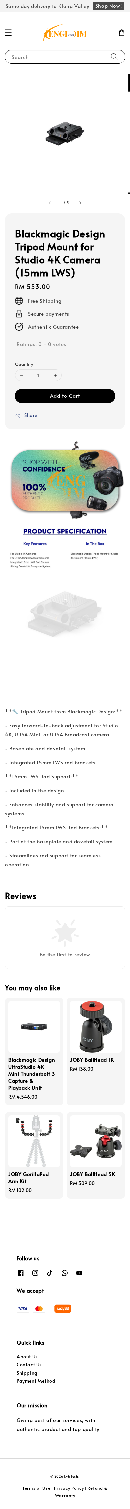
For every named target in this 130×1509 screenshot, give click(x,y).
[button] (8, 32)
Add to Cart (65, 395)
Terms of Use (36, 1488)
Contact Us (29, 1364)
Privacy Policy (69, 1488)
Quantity (24, 364)
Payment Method (36, 1381)
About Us (27, 1356)
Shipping (27, 1373)
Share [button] (30, 415)
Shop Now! (108, 5)
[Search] (114, 56)
